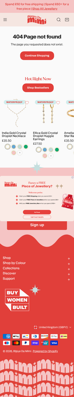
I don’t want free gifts (37, 216)
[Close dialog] (72, 177)
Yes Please (37, 212)
